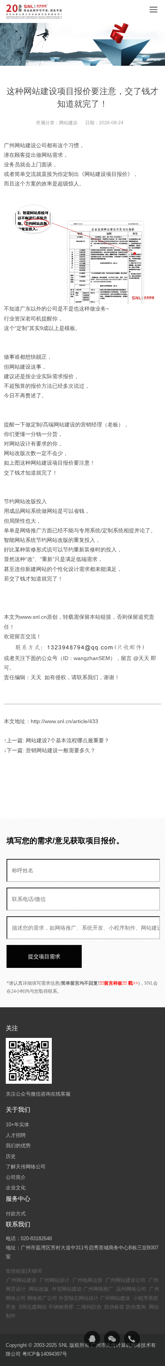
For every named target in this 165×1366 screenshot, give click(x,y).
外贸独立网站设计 (79, 1298)
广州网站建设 (21, 1280)
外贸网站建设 (67, 1289)
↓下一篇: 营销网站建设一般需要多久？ (50, 750)
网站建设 (68, 122)
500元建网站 (33, 1307)
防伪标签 (114, 1307)
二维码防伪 (88, 1307)
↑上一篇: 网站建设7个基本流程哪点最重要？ (56, 740)
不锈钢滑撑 (60, 1307)
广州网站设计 (54, 1280)
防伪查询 (136, 1307)
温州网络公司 (131, 1289)
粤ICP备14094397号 (44, 1354)
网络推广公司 (42, 1298)
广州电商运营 (87, 1280)
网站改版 (39, 1289)
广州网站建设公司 (125, 1280)
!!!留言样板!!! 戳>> (118, 983)
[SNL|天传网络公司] (34, 11)
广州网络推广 (98, 1289)
